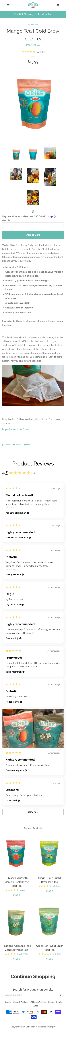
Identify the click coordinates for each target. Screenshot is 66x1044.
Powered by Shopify (47, 1027)
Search (8, 1002)
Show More (11, 508)
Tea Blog (34, 1006)
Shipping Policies (38, 1002)
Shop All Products (20, 1002)
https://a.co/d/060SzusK (15, 429)
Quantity (6, 220)
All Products (33, 25)
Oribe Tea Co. (33, 45)
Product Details (55, 1002)
